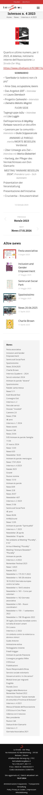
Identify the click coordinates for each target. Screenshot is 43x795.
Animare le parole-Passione (18, 655)
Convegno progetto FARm (17, 658)
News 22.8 (10, 490)
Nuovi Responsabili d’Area (17, 669)
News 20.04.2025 (27, 307)
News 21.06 (11, 504)
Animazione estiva (14, 644)
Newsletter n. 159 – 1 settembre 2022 (20, 612)
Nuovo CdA (11, 430)
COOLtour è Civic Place (16, 710)
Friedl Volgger (12, 651)
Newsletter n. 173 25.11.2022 (18, 574)
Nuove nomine (12, 476)
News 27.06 (11, 416)
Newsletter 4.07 (13, 497)
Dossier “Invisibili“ (14, 409)
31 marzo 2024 (12, 444)
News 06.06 (11, 515)
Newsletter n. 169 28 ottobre (18, 577)
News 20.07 (11, 494)
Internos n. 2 (11, 402)
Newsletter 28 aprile (15, 533)
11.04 (8, 441)
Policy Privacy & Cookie (16, 789)
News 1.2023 (11, 567)
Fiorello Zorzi (12, 687)
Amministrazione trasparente (15, 784)
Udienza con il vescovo (16, 714)
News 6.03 (10, 451)
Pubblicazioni (12, 665)
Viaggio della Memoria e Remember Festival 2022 (16, 692)
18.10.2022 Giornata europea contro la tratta (18, 582)
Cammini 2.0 (11, 412)
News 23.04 (11, 434)
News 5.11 (10, 391)
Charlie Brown (26, 320)
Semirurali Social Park (28, 282)
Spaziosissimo (26, 294)
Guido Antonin (12, 641)
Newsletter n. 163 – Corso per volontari (19, 592)
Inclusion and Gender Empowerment (26, 267)
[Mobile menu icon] (38, 8)
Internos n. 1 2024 (14, 423)
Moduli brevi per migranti (17, 679)
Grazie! (9, 472)
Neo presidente (13, 717)
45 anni (9, 511)
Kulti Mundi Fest (13, 395)
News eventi (11, 426)
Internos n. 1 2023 (14, 529)
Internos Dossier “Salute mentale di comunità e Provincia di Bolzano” (21, 698)
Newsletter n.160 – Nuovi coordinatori (17, 605)
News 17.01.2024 (13, 462)
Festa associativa (28, 250)
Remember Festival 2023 (16, 563)
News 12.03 (11, 448)
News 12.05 (11, 522)
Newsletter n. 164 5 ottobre (18, 587)
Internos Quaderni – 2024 (17, 373)
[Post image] (9, 254)
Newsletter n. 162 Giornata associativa (17, 599)
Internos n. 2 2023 (14, 501)
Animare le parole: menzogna (19, 458)
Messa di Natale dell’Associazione (20, 707)
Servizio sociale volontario (17, 672)
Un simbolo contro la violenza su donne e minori (20, 636)
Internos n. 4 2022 (14, 560)
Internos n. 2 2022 (14, 630)
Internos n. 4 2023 (14, 465)
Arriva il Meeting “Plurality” (17, 546)
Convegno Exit (12, 398)
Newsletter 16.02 (13, 455)
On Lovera (10, 627)
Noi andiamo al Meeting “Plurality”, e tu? (21, 541)
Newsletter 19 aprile (15, 536)
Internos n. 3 (11, 728)
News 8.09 (10, 487)
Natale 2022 (11, 570)
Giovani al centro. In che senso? (19, 676)
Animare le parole (14, 483)
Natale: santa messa (15, 388)
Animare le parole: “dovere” (18, 380)
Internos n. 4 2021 (14, 703)
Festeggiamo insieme (15, 648)
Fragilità (9, 683)
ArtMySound (11, 518)
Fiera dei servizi (12, 405)
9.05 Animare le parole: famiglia (19, 437)
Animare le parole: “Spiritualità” (19, 525)
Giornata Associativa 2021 (17, 731)
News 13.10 (11, 479)
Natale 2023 (11, 469)
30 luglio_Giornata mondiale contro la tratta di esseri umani (21, 622)
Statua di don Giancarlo (16, 724)
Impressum (31, 789)
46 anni (9, 419)
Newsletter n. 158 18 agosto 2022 (20, 617)
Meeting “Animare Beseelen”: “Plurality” (18, 551)
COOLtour (10, 662)
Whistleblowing (22, 792)
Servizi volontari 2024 (15, 377)
